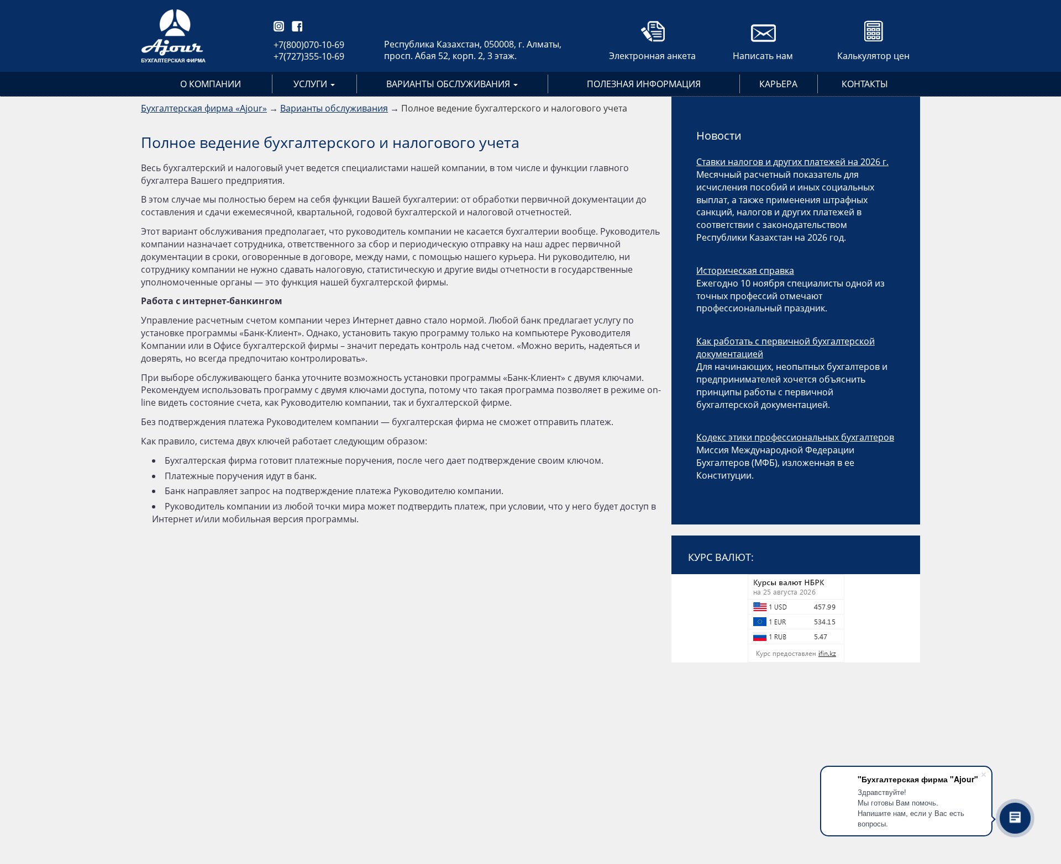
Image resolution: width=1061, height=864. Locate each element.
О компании (210, 84)
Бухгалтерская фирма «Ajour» (204, 108)
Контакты (865, 84)
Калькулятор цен (873, 56)
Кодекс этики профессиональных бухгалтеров (795, 437)
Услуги (311, 84)
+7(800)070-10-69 (309, 45)
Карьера (778, 84)
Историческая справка (745, 270)
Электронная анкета (652, 56)
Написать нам (763, 56)
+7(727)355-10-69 (309, 56)
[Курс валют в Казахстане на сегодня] (795, 618)
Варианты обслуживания (449, 84)
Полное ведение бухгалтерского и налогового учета (514, 108)
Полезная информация (644, 84)
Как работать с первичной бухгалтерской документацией (785, 347)
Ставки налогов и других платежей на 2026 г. (792, 162)
